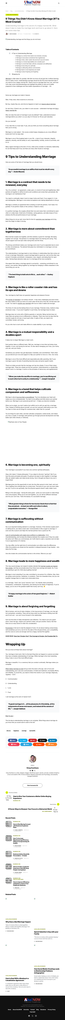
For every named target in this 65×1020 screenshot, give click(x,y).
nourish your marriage (24, 303)
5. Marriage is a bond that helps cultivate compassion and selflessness (33, 63)
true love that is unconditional (25, 397)
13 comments (36, 33)
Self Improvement (47, 811)
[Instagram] (36, 1015)
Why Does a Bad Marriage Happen (18, 922)
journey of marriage (14, 299)
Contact (32, 1009)
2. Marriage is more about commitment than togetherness (30, 57)
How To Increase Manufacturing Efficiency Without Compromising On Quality (21, 841)
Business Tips (16, 800)
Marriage (8, 78)
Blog (11, 11)
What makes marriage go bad (14, 669)
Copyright (32, 1012)
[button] (6, 3)
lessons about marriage (49, 104)
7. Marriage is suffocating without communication (27, 67)
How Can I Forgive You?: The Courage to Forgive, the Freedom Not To (35, 636)
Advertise (26, 1009)
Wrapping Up (16, 74)
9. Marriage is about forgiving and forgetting (26, 71)
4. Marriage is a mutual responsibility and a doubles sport (30, 61)
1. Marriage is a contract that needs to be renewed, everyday (31, 55)
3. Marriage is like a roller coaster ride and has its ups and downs (32, 59)
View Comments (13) (32, 785)
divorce (9, 730)
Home (7, 11)
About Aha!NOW (17, 1009)
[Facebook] (29, 1015)
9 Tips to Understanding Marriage (22, 53)
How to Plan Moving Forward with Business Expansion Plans (21, 825)
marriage (24, 730)
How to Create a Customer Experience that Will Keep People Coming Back (21, 868)
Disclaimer (43, 1009)
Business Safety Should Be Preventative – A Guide (21, 854)
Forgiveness (9, 628)
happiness (16, 730)
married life (32, 730)
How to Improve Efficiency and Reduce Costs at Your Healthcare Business (21, 883)
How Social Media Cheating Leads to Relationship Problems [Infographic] (46, 971)
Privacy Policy (52, 1009)
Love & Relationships (19, 11)
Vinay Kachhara (32, 768)
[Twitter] (32, 1015)
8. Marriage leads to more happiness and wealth (27, 69)
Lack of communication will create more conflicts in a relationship (25, 535)
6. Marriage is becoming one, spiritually (25, 65)
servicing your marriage (43, 219)
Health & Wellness (18, 879)
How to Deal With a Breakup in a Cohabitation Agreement (17, 979)
